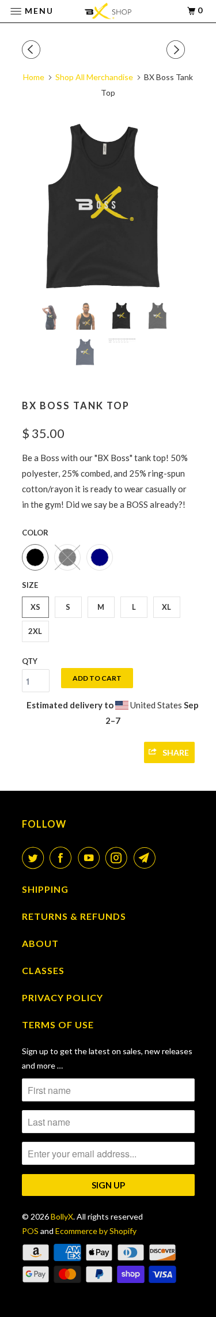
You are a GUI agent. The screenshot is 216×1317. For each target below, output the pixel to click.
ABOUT (40, 943)
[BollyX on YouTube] (91, 858)
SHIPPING (45, 889)
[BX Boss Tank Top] (108, 206)
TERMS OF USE (58, 1024)
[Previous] (33, 49)
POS (30, 1231)
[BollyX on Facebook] (63, 858)
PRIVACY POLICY (62, 997)
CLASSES (43, 970)
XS (35, 607)
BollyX (62, 1216)
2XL (35, 631)
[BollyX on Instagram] (118, 858)
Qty (29, 661)
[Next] (177, 49)
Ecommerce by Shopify (96, 1231)
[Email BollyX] (147, 858)
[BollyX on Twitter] (35, 858)
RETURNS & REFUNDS (74, 916)
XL (166, 607)
